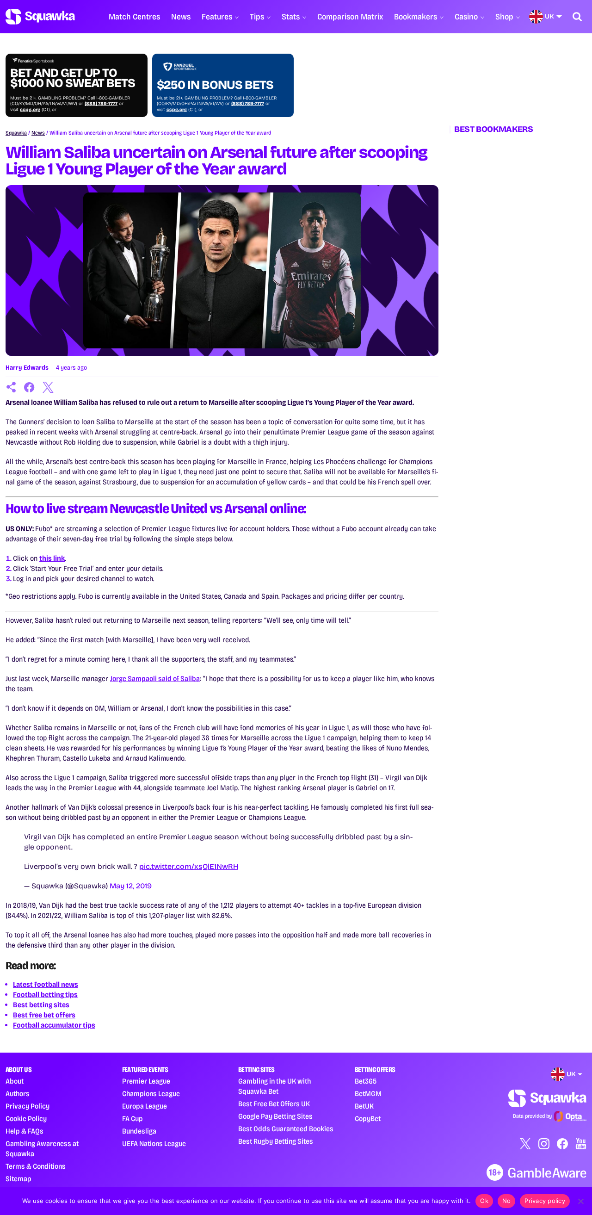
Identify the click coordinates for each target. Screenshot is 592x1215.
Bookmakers (415, 17)
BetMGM (368, 1093)
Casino (466, 17)
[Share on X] (48, 387)
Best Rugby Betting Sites (275, 1141)
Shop (504, 17)
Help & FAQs (24, 1131)
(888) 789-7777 (101, 103)
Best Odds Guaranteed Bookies (285, 1128)
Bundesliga (139, 1131)
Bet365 (365, 1081)
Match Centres (134, 17)
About (15, 1081)
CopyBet (368, 1118)
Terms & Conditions (36, 1166)
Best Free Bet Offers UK (274, 1103)
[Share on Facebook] (29, 387)
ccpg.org (30, 109)
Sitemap (18, 1178)
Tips (257, 17)
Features (217, 17)
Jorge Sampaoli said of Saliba (155, 678)
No (506, 1200)
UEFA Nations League (154, 1143)
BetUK (364, 1106)
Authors (18, 1093)
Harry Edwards (27, 368)
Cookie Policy (26, 1118)
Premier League (146, 1081)
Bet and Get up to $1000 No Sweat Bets (72, 78)
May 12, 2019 (131, 885)
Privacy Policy (27, 1106)
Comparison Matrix (350, 17)
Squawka (16, 133)
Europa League (144, 1106)
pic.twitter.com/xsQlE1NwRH (188, 866)
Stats (291, 17)
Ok (484, 1200)
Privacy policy (544, 1200)
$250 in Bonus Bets (215, 85)
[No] (580, 1201)
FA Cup (132, 1118)
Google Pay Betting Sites (275, 1116)
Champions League (151, 1093)
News (181, 17)
